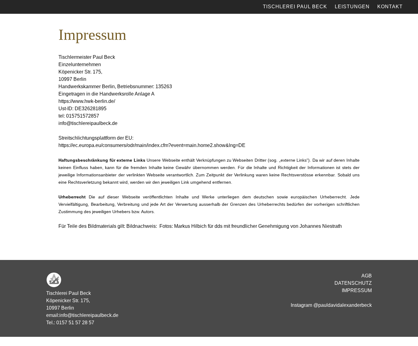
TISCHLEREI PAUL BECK (295, 6)
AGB (366, 275)
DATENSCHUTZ (353, 283)
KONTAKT (390, 6)
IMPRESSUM (357, 290)
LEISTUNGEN (352, 6)
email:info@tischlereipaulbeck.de (82, 315)
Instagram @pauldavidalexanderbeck (331, 305)
